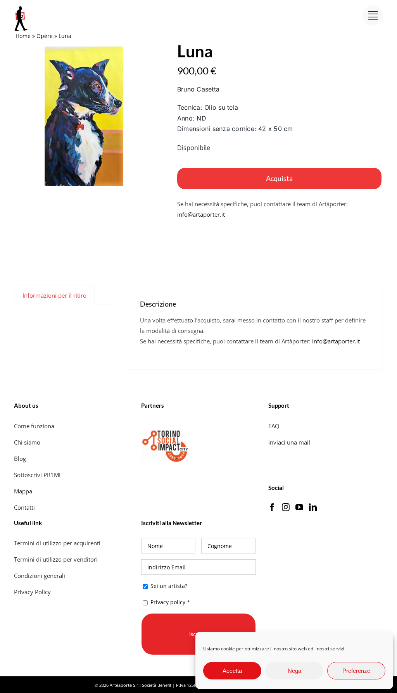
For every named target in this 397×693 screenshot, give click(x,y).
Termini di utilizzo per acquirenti (57, 543)
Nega (294, 670)
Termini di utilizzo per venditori (56, 559)
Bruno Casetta (198, 89)
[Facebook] (272, 507)
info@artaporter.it (201, 214)
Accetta (232, 670)
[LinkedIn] (313, 507)
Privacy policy (167, 602)
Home (23, 36)
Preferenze (356, 670)
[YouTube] (299, 507)
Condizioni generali (39, 575)
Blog (20, 458)
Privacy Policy (33, 592)
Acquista (279, 178)
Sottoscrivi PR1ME (38, 475)
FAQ (274, 426)
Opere (44, 36)
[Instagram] (286, 507)
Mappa (23, 491)
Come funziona (35, 426)
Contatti (24, 507)
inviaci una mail (289, 442)
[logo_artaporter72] (21, 7)
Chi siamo (28, 442)
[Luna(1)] (85, 116)
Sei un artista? (168, 586)
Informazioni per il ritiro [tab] (54, 295)
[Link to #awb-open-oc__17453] (372, 15)
